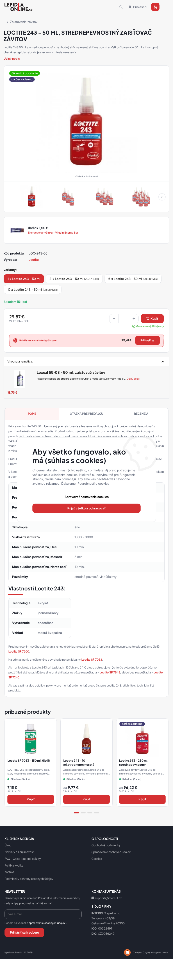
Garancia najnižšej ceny (150, 326)
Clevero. (137, 952)
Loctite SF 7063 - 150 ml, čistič (28, 760)
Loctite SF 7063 (91, 659)
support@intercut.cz (108, 898)
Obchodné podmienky (106, 845)
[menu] (163, 7)
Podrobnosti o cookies (93, 483)
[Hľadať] (120, 7)
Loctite (34, 259)
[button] (162, 196)
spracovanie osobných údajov (47, 923)
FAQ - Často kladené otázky (23, 858)
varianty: (10, 270)
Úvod (8, 845)
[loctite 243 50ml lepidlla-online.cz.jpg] (86, 122)
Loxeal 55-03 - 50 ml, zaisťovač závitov (71, 372)
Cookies (96, 858)
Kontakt (9, 872)
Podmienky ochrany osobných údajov (29, 878)
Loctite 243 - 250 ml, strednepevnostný (133, 762)
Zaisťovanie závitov (23, 22)
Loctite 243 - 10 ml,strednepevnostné (78, 762)
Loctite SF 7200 (18, 651)
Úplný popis (12, 58)
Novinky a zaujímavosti (19, 852)
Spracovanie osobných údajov (111, 852)
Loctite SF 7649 (110, 672)
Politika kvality (14, 865)
